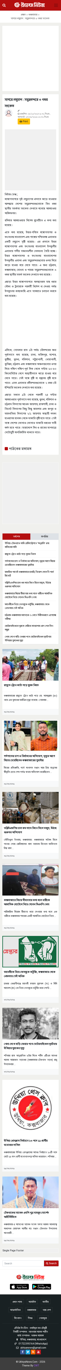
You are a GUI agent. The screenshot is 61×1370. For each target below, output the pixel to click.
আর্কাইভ (32, 1301)
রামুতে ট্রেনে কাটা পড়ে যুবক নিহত (20, 554)
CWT (36, 1365)
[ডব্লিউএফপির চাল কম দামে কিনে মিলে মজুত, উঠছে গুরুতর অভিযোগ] (30, 807)
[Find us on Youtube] (38, 1352)
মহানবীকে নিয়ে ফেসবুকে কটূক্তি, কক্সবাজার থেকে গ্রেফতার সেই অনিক (29, 974)
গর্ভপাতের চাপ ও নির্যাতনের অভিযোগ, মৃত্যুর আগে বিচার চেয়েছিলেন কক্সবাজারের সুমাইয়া (29, 758)
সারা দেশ (47, 1309)
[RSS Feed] (33, 1352)
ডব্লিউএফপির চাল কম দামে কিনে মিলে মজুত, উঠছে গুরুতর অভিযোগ (30, 830)
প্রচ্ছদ (23, 14)
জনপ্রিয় (44, 536)
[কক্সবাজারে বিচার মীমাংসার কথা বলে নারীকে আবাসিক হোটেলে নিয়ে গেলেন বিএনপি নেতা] (30, 879)
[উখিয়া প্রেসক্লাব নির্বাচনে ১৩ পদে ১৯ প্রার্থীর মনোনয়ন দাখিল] (30, 1107)
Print (25, 121)
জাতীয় (46, 1301)
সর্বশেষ (16, 536)
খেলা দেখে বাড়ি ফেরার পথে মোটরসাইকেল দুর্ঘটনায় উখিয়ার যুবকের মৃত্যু (30, 1046)
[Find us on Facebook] (22, 1352)
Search (52, 1263)
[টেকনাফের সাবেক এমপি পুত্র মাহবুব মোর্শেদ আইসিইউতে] (30, 1192)
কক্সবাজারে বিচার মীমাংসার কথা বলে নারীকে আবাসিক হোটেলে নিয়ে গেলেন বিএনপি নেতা (27, 902)
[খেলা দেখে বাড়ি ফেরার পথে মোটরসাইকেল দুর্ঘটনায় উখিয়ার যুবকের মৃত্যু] (30, 1023)
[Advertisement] (30, 57)
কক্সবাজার (32, 14)
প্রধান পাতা (17, 1301)
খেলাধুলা (43, 1318)
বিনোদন (17, 1318)
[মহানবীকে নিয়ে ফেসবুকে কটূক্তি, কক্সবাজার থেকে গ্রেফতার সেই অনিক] (30, 951)
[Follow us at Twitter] (27, 1352)
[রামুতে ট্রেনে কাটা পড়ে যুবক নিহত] (30, 664)
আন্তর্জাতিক (15, 1309)
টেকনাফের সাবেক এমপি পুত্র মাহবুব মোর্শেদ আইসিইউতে (26, 1214)
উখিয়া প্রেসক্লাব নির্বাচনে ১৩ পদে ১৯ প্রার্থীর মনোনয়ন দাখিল (26, 1142)
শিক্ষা (30, 1318)
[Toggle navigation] (55, 5)
